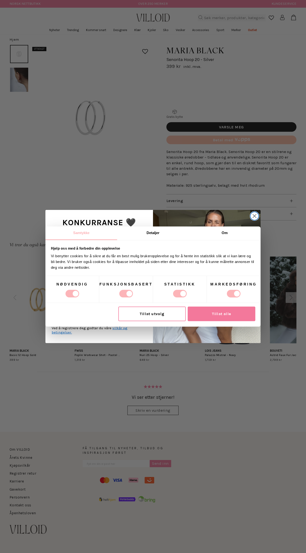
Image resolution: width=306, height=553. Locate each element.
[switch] (126, 293)
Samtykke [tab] (81, 233)
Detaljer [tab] (153, 233)
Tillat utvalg (152, 314)
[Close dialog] (254, 216)
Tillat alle (221, 314)
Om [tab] (225, 233)
